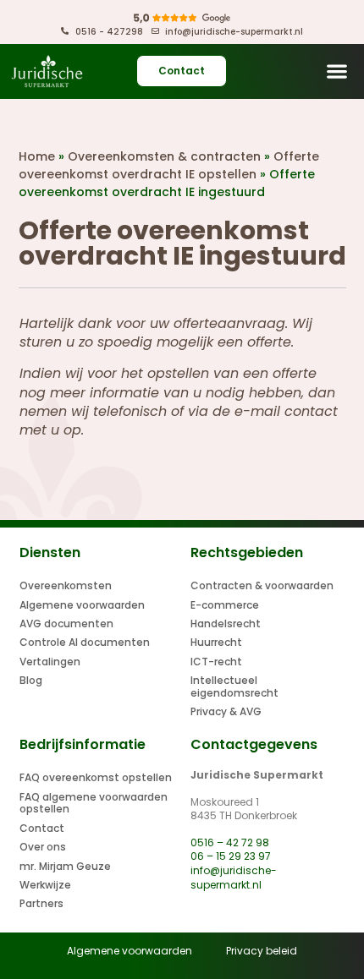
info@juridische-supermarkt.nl (233, 877)
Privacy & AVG (226, 711)
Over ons (42, 847)
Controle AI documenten (84, 642)
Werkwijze (45, 885)
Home (37, 156)
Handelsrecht (225, 623)
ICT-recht (216, 661)
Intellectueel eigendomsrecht (234, 686)
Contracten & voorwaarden (262, 585)
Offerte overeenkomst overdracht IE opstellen (169, 165)
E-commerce (224, 605)
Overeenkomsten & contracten (164, 156)
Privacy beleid (261, 950)
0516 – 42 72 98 (229, 842)
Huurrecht (216, 642)
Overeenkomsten (65, 585)
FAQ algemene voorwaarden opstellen (93, 803)
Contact (41, 828)
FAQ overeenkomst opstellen (95, 777)
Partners (41, 903)
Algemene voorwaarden (82, 605)
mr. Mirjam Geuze (65, 866)
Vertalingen (49, 661)
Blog (30, 680)
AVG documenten (66, 623)
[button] (336, 71)
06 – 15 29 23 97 (230, 856)
